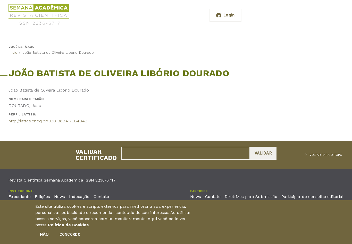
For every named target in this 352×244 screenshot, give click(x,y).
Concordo (70, 234)
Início (13, 52)
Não (44, 234)
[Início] (39, 15)
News (59, 196)
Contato (101, 196)
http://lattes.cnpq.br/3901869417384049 (48, 121)
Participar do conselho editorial (312, 196)
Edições (42, 196)
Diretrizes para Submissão (251, 196)
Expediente (20, 196)
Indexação (79, 196)
